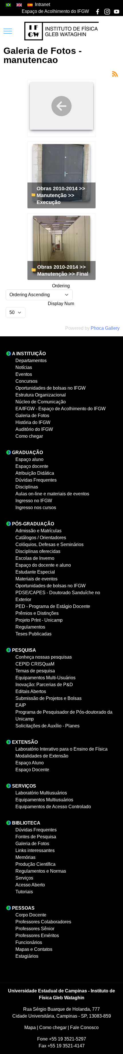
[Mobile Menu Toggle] (7, 31)
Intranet (42, 4)
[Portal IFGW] (61, 31)
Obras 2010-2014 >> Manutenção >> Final (62, 270)
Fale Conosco (84, 1027)
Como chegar (53, 1027)
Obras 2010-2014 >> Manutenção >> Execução (61, 195)
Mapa (30, 1027)
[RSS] (115, 73)
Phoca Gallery (105, 328)
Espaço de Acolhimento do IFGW (55, 11)
